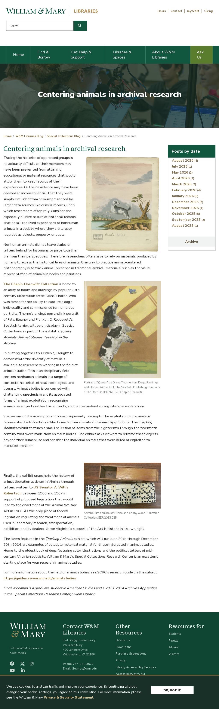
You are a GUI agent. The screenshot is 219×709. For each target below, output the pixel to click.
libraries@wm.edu (84, 669)
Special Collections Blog (64, 136)
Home (18, 54)
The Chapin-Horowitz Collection (30, 284)
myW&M (193, 11)
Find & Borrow (43, 54)
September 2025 (188, 219)
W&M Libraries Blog (29, 136)
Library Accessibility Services (136, 667)
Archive (191, 241)
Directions (123, 640)
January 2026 (185, 195)
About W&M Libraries (163, 54)
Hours (162, 11)
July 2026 (182, 166)
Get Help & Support (81, 54)
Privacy (121, 660)
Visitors (174, 654)
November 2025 (187, 207)
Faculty (173, 641)
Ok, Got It (172, 690)
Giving (208, 11)
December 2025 (187, 201)
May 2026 (182, 172)
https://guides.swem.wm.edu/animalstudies (39, 578)
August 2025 (185, 225)
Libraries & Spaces (122, 54)
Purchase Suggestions (131, 654)
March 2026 (184, 184)
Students (175, 634)
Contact (176, 11)
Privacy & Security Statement (69, 697)
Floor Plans (124, 647)
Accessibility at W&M (130, 674)
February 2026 (186, 190)
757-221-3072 (83, 664)
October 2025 (186, 213)
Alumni (174, 647)
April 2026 (183, 178)
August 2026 (185, 160)
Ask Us (200, 54)
